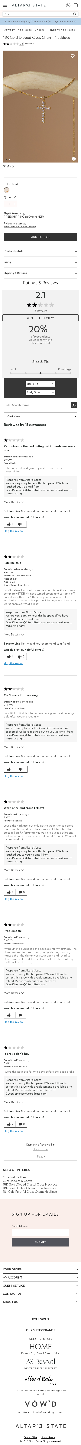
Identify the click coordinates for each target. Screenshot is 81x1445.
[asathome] (40, 1343)
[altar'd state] (29, 4)
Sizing (7, 262)
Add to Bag (40, 237)
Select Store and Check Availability (20, 226)
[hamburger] (5, 5)
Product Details (13, 251)
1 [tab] (5, 156)
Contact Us (12, 1294)
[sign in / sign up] (68, 5)
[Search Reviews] (74, 405)
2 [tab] (8, 156)
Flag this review (13, 531)
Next (41, 1156)
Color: (11, 184)
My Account (12, 1277)
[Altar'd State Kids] (40, 1379)
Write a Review (40, 318)
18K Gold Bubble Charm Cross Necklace (29, 1188)
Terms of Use (30, 1437)
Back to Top (40, 1149)
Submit (40, 1242)
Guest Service (14, 1285)
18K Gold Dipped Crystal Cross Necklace (30, 1184)
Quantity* (10, 197)
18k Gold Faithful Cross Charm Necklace (30, 1191)
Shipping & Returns (15, 273)
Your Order (12, 1269)
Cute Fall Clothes (14, 1177)
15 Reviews (29, 44)
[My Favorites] (72, 55)
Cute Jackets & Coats (17, 1181)
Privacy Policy (48, 1437)
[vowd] (40, 1403)
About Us (10, 1302)
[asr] (40, 1361)
